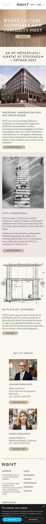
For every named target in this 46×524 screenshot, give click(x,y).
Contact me (19, 402)
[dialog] (23, 514)
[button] (42, 86)
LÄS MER (23, 37)
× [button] (43, 506)
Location (28, 487)
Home (26, 471)
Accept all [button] (12, 520)
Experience (29, 475)
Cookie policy (9, 502)
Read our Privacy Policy (18, 516)
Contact (28, 491)
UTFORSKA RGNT (13, 147)
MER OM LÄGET (13, 251)
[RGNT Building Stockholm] (23, 5)
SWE (39, 5)
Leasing (27, 479)
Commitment (30, 483)
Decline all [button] (33, 520)
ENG (32, 5)
